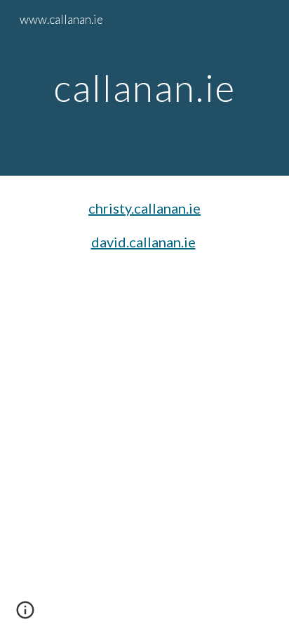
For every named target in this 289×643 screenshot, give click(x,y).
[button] (25, 615)
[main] (144, 87)
